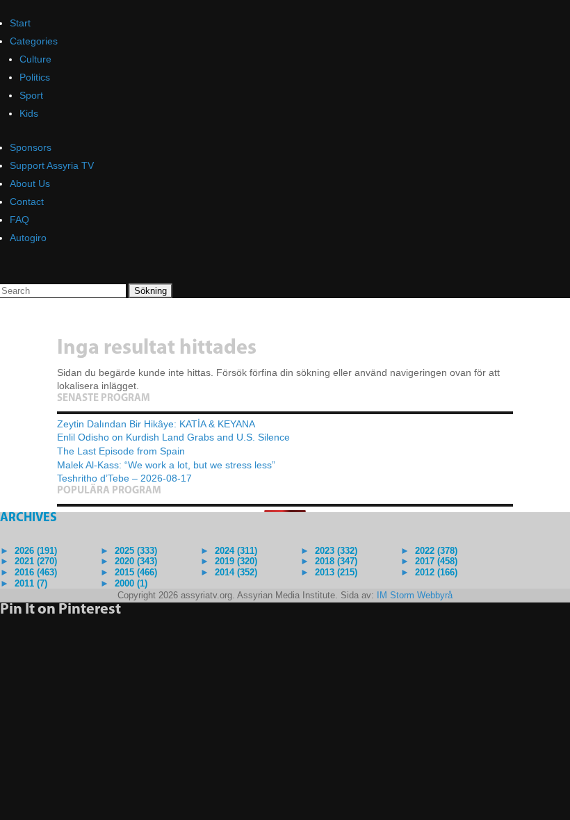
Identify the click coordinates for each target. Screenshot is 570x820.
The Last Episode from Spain (121, 451)
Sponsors (30, 147)
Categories (34, 41)
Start (20, 22)
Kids (28, 113)
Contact (27, 201)
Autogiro (28, 237)
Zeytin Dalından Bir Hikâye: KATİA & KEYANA (156, 423)
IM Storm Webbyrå (415, 595)
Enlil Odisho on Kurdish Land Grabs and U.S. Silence (173, 437)
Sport (31, 95)
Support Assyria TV (52, 165)
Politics (34, 77)
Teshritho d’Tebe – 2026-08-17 (124, 478)
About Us (30, 183)
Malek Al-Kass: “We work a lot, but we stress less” (166, 464)
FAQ (19, 219)
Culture (35, 59)
